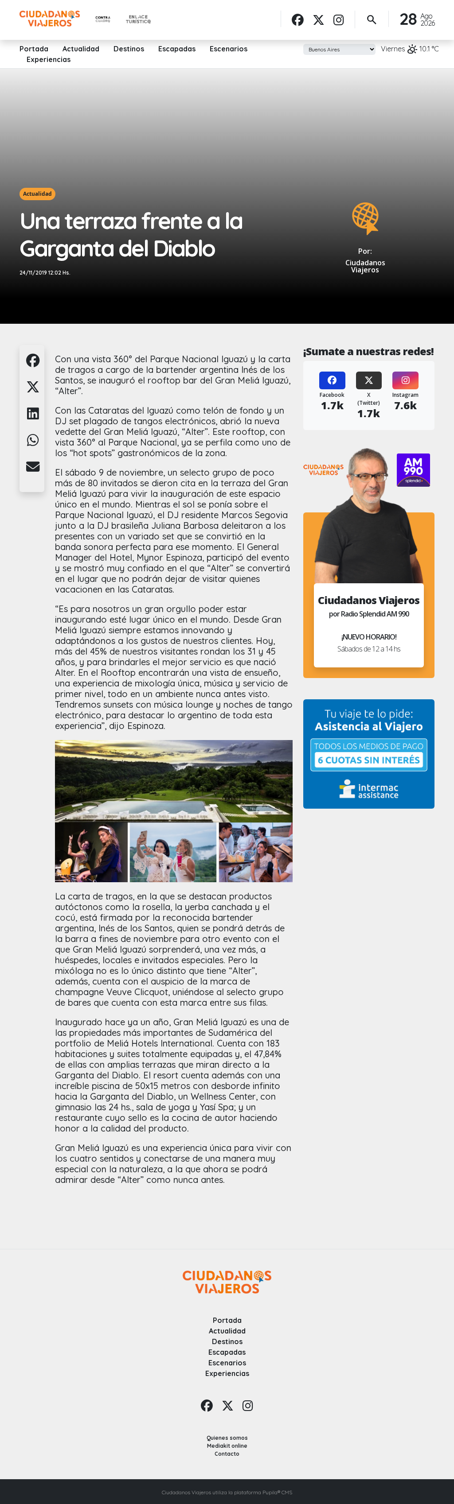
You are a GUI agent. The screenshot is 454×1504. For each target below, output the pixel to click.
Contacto (227, 1453)
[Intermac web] (368, 754)
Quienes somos (227, 1437)
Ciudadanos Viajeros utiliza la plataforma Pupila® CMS (227, 1492)
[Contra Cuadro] (102, 19)
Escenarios (228, 48)
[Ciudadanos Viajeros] (50, 19)
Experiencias (48, 59)
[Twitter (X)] (369, 380)
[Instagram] (338, 20)
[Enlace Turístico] (138, 19)
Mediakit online (227, 1445)
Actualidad (81, 48)
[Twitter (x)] (319, 20)
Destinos (129, 48)
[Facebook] (298, 20)
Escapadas (177, 48)
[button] (33, 365)
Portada (34, 48)
